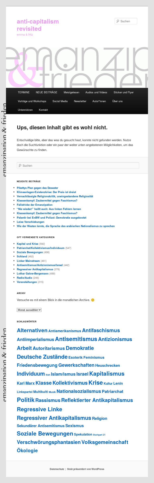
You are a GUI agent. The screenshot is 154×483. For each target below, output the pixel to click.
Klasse (43, 382)
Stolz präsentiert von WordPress (85, 469)
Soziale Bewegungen (30, 252)
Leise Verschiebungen (30, 222)
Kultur (108, 383)
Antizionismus (115, 339)
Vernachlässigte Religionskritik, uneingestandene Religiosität (55, 196)
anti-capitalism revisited (38, 25)
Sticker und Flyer (124, 92)
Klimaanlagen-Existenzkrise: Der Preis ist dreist (46, 192)
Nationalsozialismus (79, 391)
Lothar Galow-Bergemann (33, 273)
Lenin (118, 383)
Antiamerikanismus (64, 330)
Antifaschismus (101, 330)
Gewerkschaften (76, 365)
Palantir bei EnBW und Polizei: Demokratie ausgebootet (51, 217)
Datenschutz (57, 469)
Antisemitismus (76, 339)
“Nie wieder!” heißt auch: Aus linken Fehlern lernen (49, 209)
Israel (82, 373)
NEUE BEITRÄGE (46, 92)
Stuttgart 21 (99, 434)
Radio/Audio (24, 278)
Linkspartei (24, 391)
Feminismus (93, 357)
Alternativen (32, 330)
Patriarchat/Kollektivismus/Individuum (41, 248)
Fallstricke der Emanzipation (35, 205)
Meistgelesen (71, 92)
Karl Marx (26, 383)
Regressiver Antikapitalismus (35, 269)
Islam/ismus (63, 374)
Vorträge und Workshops (32, 101)
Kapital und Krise (27, 244)
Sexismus (74, 425)
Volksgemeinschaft (104, 442)
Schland (22, 256)
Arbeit (24, 347)
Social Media (60, 101)
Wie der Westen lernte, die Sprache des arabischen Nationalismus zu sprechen (66, 226)
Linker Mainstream (28, 261)
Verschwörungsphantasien (49, 442)
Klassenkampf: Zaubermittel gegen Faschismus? (47, 200)
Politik (25, 399)
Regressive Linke (39, 409)
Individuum (31, 373)
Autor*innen (99, 101)
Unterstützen (25, 110)
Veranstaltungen (27, 282)
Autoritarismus (49, 348)
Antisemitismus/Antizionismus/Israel (40, 265)
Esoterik (75, 357)
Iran (48, 374)
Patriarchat (112, 391)
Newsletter (80, 101)
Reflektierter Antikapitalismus (97, 400)
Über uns (117, 101)
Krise (95, 382)
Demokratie (80, 347)
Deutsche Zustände (42, 356)
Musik (52, 392)
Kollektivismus (70, 382)
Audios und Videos (96, 92)
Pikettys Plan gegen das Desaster (37, 188)
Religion (99, 418)
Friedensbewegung (37, 365)
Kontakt (43, 110)
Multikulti (40, 391)
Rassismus (47, 400)
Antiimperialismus (35, 339)
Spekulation (83, 434)
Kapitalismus (107, 373)
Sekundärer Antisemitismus (41, 425)
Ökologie (27, 450)
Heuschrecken (107, 365)
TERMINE (24, 92)
